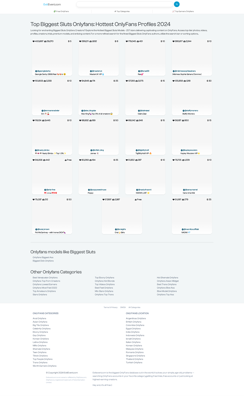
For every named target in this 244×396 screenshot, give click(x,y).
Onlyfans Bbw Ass (166, 288)
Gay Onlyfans (39, 335)
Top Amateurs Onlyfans (44, 291)
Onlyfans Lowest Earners (45, 284)
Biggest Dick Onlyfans (43, 261)
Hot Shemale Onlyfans (167, 277)
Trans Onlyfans (40, 362)
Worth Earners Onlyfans (44, 366)
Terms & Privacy (110, 307)
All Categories (134, 307)
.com (52, 4)
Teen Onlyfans (39, 352)
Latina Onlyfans (40, 342)
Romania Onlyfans (135, 352)
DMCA (123, 307)
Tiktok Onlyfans (40, 355)
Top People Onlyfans (43, 359)
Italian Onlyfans (133, 342)
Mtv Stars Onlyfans (104, 291)
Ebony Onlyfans (40, 332)
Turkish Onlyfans (134, 362)
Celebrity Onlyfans (42, 328)
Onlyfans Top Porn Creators (46, 281)
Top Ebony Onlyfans (104, 277)
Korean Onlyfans (41, 339)
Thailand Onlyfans (134, 359)
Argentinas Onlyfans (136, 318)
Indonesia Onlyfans (135, 335)
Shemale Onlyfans (41, 349)
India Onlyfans (133, 332)
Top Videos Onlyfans (105, 284)
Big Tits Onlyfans (41, 325)
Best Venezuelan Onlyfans (45, 277)
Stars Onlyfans (40, 294)
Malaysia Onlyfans (134, 349)
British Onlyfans (133, 322)
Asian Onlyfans (40, 322)
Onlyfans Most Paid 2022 (45, 288)
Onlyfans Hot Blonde (105, 281)
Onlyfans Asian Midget (168, 281)
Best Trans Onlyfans (167, 284)
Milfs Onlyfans (39, 345)
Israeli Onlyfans (133, 339)
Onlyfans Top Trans (104, 294)
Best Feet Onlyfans (104, 288)
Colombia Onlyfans (135, 325)
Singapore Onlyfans (135, 355)
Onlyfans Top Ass (165, 294)
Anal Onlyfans (39, 318)
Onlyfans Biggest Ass (43, 257)
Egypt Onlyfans (133, 328)
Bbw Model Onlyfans (167, 291)
